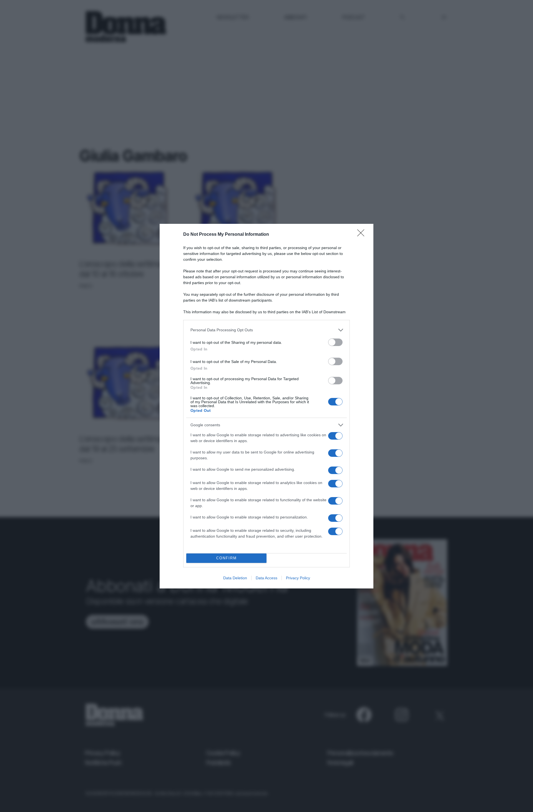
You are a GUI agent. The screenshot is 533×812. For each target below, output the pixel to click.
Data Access (266, 578)
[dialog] (266, 406)
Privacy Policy (298, 578)
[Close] (362, 234)
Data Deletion (235, 578)
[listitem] (266, 330)
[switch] (335, 342)
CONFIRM (226, 558)
